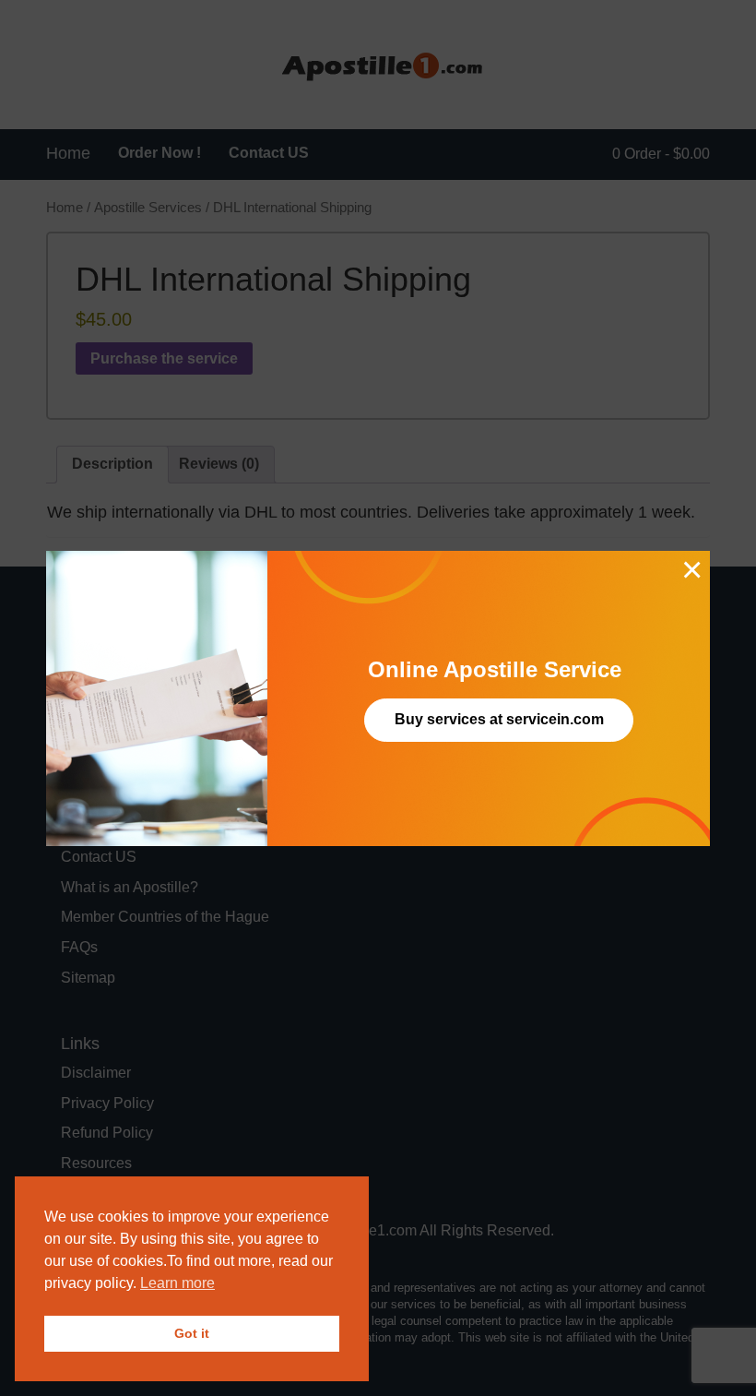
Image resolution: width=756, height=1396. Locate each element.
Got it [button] (191, 1333)
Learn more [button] (177, 1283)
